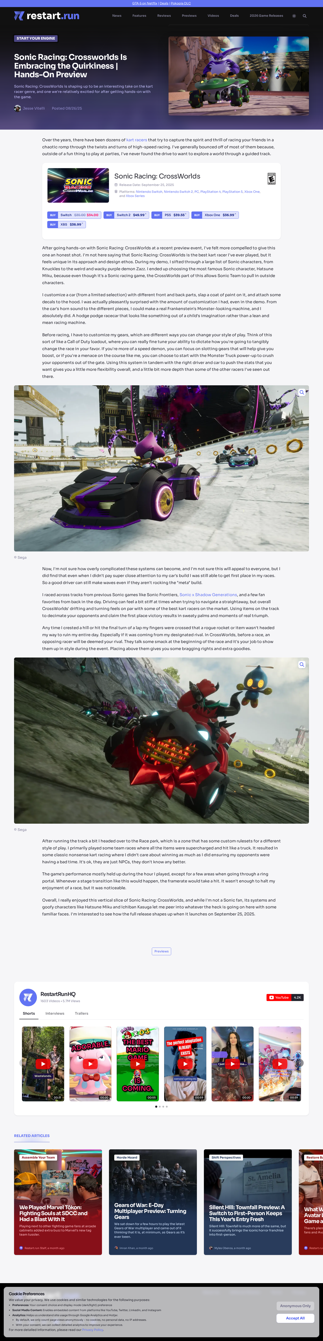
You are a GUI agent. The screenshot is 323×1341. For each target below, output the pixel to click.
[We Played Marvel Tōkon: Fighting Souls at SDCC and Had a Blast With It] (58, 1171)
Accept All (295, 1318)
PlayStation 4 (210, 192)
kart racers (136, 140)
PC (196, 192)
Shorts (29, 1013)
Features (139, 16)
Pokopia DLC (181, 3)
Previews (189, 16)
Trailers (81, 1013)
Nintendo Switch (149, 192)
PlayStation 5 (232, 192)
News (117, 16)
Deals (164, 3)
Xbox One (252, 192)
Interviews (54, 1013)
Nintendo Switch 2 (178, 192)
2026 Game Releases (266, 16)
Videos (213, 16)
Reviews (164, 16)
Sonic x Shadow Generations (208, 594)
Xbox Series (135, 196)
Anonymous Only (295, 1306)
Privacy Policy (92, 1330)
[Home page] (46, 16)
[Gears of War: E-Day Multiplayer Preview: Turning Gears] (153, 1171)
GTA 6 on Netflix (144, 3)
